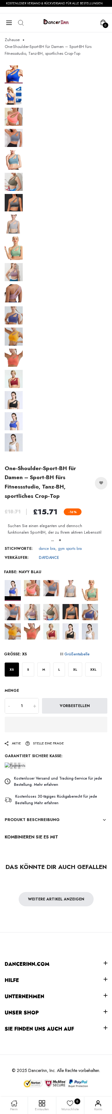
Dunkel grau (71, 612)
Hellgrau (71, 590)
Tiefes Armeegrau (51, 612)
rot (51, 631)
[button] (56, 724)
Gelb (13, 631)
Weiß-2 (90, 631)
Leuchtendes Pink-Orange (32, 590)
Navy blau (13, 590)
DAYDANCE (49, 557)
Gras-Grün (90, 590)
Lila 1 (32, 612)
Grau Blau (51, 590)
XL (75, 669)
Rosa (32, 631)
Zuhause (12, 40)
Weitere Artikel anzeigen (56, 899)
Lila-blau (90, 612)
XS (12, 669)
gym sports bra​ (70, 548)
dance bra (47, 548)
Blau (13, 612)
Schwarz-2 (71, 631)
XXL (93, 669)
